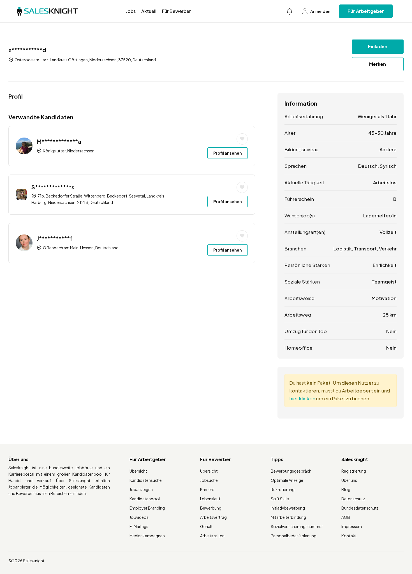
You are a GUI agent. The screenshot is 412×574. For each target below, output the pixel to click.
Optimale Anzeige (287, 480)
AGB (345, 517)
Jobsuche (209, 480)
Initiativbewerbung (288, 507)
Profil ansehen (227, 152)
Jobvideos (139, 517)
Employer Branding (147, 507)
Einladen (377, 46)
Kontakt (349, 535)
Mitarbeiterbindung (288, 517)
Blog (345, 489)
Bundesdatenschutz (360, 507)
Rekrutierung (283, 489)
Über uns (349, 480)
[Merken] (242, 139)
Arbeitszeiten (212, 535)
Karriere (207, 489)
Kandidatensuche (145, 480)
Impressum (351, 526)
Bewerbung (210, 507)
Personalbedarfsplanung (293, 535)
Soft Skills (280, 498)
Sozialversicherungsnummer (297, 526)
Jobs (131, 11)
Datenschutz (353, 498)
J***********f (54, 238)
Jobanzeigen (141, 489)
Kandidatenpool (144, 498)
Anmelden (320, 11)
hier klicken (302, 398)
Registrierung (353, 470)
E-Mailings (138, 526)
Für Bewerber (176, 11)
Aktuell (148, 11)
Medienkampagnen (147, 535)
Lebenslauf (210, 498)
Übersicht (138, 470)
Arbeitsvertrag (213, 517)
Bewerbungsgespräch (291, 470)
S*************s (53, 186)
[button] (289, 11)
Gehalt (206, 526)
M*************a (59, 141)
